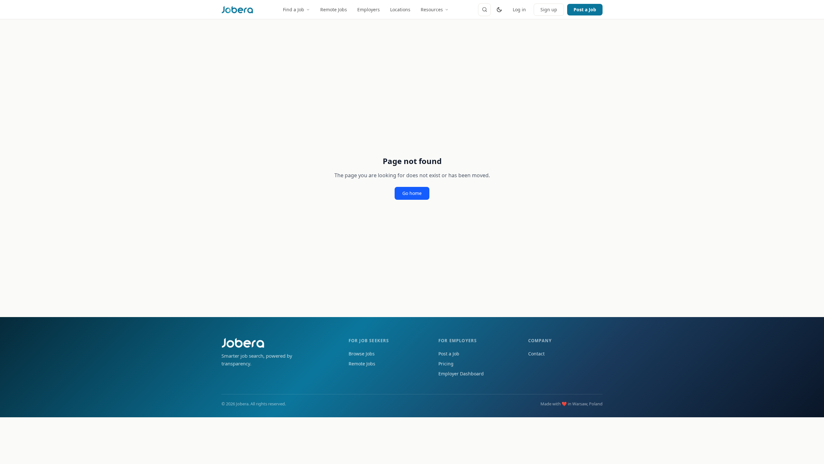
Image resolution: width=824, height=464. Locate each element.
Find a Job (293, 9)
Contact (536, 354)
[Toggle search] (484, 9)
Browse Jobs (362, 354)
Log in (519, 9)
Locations (400, 9)
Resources (432, 9)
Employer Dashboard (461, 374)
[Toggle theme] (499, 10)
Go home (412, 193)
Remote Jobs (333, 9)
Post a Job (585, 9)
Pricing (446, 364)
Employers (368, 9)
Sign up (548, 9)
